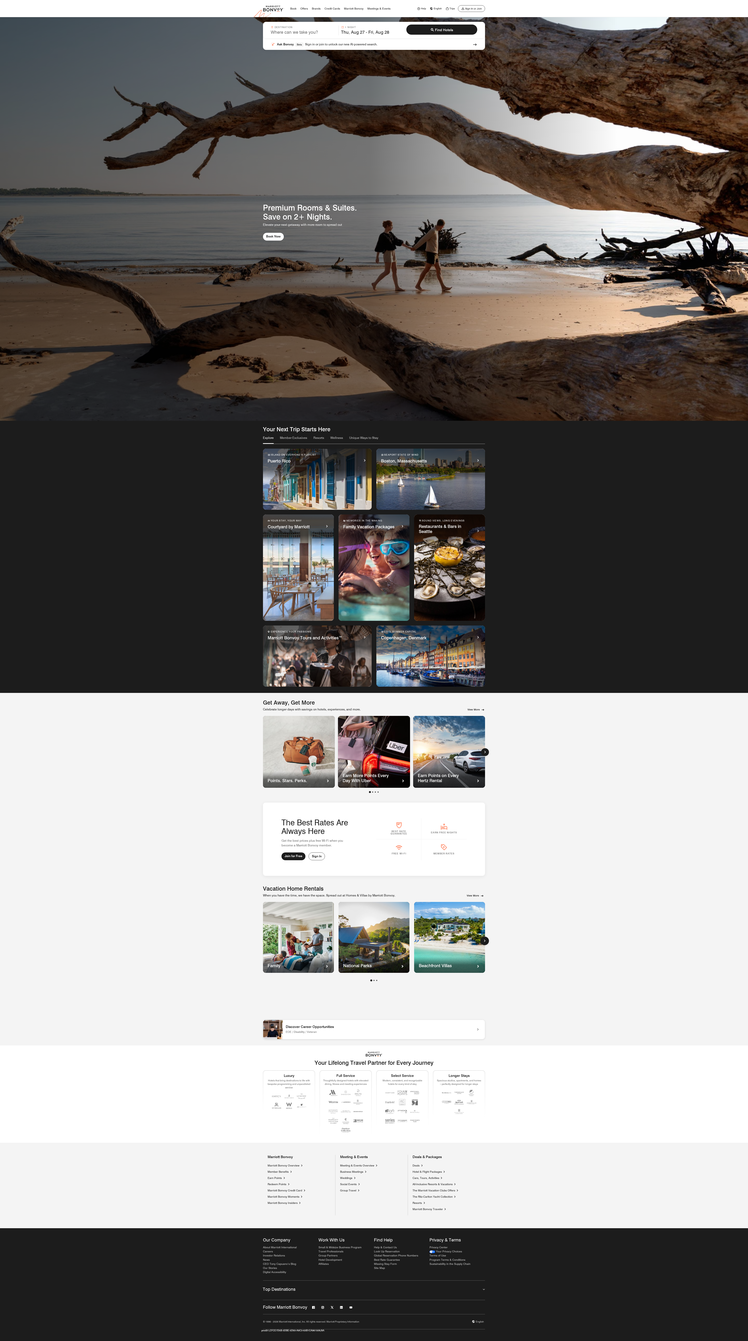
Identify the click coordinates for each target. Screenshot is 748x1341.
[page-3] (376, 980)
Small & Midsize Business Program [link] (340, 1247)
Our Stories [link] (270, 1268)
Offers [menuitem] (304, 8)
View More (474, 709)
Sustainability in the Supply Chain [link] (450, 1263)
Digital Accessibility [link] (274, 1272)
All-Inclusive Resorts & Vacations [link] (433, 1184)
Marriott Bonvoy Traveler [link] (428, 1209)
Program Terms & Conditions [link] (447, 1259)
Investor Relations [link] (274, 1255)
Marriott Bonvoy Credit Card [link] (285, 1190)
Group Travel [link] (348, 1190)
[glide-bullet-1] (372, 792)
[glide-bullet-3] (378, 792)
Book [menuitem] (293, 8)
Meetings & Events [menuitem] (379, 8)
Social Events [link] (348, 1184)
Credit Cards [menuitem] (332, 8)
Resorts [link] (417, 1202)
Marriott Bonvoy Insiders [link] (283, 1202)
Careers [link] (268, 1251)
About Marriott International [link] (280, 1247)
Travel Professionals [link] (330, 1251)
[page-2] (374, 980)
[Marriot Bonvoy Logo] (374, 1054)
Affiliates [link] (323, 1263)
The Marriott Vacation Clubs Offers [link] (434, 1190)
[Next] (485, 752)
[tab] (268, 440)
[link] (421, 8)
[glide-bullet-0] (369, 792)
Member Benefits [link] (278, 1171)
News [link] (266, 1259)
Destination (284, 27)
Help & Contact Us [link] (385, 1247)
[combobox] (303, 30)
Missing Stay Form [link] (385, 1263)
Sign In (317, 856)
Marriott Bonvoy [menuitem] (353, 8)
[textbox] (303, 32)
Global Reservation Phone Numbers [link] (396, 1255)
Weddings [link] (346, 1178)
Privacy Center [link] (439, 1247)
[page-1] (371, 980)
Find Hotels (444, 30)
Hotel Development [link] (330, 1259)
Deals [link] (416, 1165)
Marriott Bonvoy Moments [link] (283, 1196)
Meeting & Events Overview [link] (357, 1165)
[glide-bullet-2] (375, 792)
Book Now (273, 236)
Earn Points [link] (275, 1178)
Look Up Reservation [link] (387, 1251)
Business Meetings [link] (351, 1171)
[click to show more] (484, 941)
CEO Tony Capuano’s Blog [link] (279, 1263)
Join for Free (293, 856)
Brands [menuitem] (316, 8)
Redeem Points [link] (277, 1184)
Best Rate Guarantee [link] (387, 1259)
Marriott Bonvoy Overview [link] (283, 1165)
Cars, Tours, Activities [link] (426, 1178)
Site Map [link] (379, 1268)
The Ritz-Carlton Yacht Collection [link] (433, 1196)
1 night (350, 27)
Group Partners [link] (328, 1255)
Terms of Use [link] (438, 1255)
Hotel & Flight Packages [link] (427, 1171)
